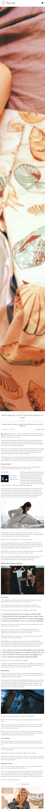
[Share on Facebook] (35, 429)
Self (24, 412)
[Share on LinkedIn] (39, 429)
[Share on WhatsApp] (43, 429)
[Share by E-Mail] (41, 429)
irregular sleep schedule (17, 446)
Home (21, 412)
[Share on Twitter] (37, 429)
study (26, 472)
